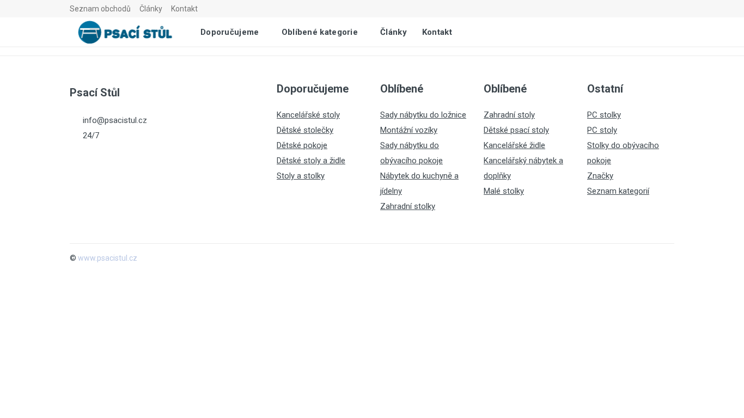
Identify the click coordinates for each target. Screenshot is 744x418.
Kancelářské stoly (308, 115)
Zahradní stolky (407, 206)
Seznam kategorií (618, 191)
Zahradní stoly (509, 115)
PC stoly (602, 130)
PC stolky (604, 115)
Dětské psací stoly (516, 130)
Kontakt (184, 9)
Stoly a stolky (301, 176)
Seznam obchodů (100, 9)
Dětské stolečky (305, 130)
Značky (600, 176)
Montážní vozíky (408, 130)
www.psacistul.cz (107, 258)
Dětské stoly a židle (311, 160)
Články (150, 9)
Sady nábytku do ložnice (423, 115)
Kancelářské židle (514, 145)
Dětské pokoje (302, 145)
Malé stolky (504, 191)
